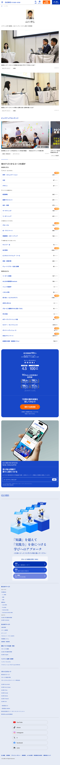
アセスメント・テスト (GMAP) (7, 636)
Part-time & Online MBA (7, 612)
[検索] (36, 2)
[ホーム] (1, 6)
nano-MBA (4, 604)
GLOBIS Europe (4, 693)
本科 (22, 564)
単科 (22, 570)
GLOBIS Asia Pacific (5, 684)
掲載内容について (47, 755)
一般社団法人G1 (4, 705)
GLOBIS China (4, 690)
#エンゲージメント (6, 68)
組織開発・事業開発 (5, 641)
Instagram (20, 733)
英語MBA (3, 602)
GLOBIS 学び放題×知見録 (6, 617)
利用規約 (8, 755)
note (18, 748)
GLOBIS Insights (4, 654)
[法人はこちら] (56, 2)
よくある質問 (29, 755)
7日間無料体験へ (46, 2)
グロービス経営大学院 (6, 677)
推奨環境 (24, 755)
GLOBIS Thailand (5, 698)
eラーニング (3, 633)
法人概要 (3, 755)
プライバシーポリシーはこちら (7, 484)
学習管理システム (5, 639)
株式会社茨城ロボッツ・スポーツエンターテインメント (13, 711)
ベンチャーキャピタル (6, 662)
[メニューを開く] (2, 2)
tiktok (19, 727)
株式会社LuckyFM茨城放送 (6, 714)
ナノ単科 (20, 576)
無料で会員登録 (30, 407)
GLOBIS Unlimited (5, 620)
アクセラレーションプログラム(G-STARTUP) (10, 664)
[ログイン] (40, 2)
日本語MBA (3, 592)
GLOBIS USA (4, 701)
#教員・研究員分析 (6, 154)
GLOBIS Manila (4, 696)
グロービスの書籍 (5, 649)
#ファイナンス (16, 154)
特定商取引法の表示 (38, 755)
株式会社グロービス (5, 674)
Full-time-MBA (5, 610)
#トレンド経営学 (55, 155)
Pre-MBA (4, 607)
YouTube (19, 722)
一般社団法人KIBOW (5, 708)
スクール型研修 (4, 630)
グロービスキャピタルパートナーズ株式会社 (10, 680)
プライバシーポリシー (16, 755)
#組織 (14, 68)
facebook (20, 743)
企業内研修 (3, 627)
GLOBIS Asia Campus (6, 687)
